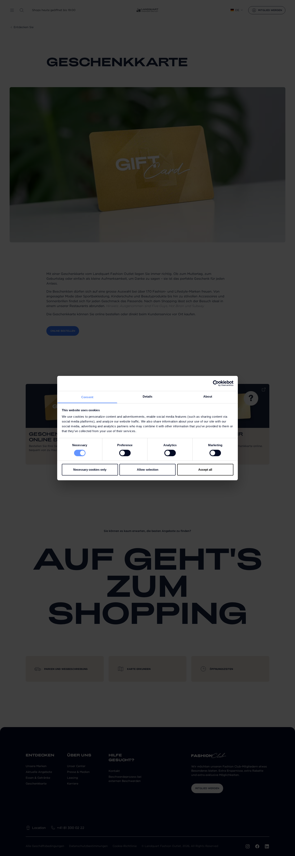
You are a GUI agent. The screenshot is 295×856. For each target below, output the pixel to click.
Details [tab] (148, 396)
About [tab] (207, 396)
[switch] (125, 453)
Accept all (205, 469)
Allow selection (147, 469)
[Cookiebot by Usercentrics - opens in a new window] (215, 383)
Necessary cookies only (89, 469)
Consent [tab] (87, 397)
